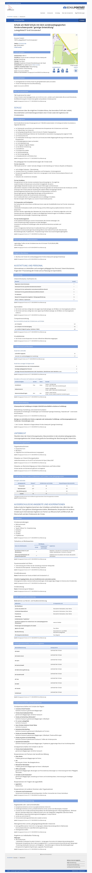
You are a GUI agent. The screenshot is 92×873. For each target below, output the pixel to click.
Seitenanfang (47, 854)
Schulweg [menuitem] (57, 13)
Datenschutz (75, 871)
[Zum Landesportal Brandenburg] (10, 7)
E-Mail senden (18, 47)
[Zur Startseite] (74, 7)
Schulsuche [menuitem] (50, 13)
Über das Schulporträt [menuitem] (67, 13)
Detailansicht (22, 16)
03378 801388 (22, 43)
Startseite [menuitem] (42, 13)
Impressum (82, 871)
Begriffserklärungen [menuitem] (80, 13)
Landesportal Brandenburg (73, 867)
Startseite (15, 16)
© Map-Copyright (74, 65)
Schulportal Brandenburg (73, 864)
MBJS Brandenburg (71, 862)
